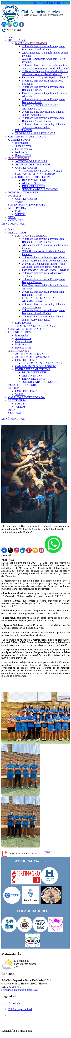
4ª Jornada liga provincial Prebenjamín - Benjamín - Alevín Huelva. (43, 240)
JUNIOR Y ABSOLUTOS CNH (40, 381)
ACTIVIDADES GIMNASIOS (32, 356)
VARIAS (20, 394)
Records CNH (23, 347)
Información (21, 335)
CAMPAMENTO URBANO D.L (27, 328)
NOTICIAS (14, 388)
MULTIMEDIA (17, 400)
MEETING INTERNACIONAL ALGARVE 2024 (40, 299)
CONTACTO (16, 412)
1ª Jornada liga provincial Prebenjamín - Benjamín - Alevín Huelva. (43, 312)
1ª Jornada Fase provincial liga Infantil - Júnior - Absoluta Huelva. (43, 318)
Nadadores (21, 344)
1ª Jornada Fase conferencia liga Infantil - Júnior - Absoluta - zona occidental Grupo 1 (46, 259)
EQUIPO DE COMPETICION (32, 369)
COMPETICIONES (26, 360)
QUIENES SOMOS (19, 332)
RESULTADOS (17, 232)
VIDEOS (20, 406)
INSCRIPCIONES (18, 350)
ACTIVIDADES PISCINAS (31, 353)
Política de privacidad (20, 1009)
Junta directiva (23, 338)
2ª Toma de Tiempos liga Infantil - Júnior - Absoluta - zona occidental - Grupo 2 (45, 265)
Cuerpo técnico (23, 341)
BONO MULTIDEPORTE (23, 384)
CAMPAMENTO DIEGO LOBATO (35, 366)
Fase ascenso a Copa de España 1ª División (45, 269)
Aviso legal (14, 1003)
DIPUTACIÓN (23, 322)
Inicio (11, 229)
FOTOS (19, 403)
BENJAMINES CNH (34, 372)
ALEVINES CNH (32, 375)
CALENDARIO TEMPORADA (26, 397)
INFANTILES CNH (33, 378)
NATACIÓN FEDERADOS (31, 235)
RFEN (12, 409)
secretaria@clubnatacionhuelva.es (19, 989)
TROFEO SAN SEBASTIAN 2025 (35, 325)
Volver (47, 851)
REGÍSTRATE (36, 2)
